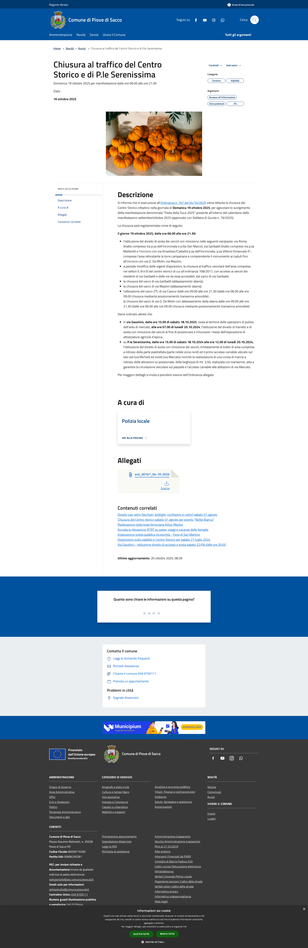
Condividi (214, 65)
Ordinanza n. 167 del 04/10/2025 (183, 202)
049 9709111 (79, 894)
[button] (154, 942)
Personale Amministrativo (65, 812)
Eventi (211, 813)
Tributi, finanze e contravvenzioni (175, 792)
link (185, 926)
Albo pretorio (162, 851)
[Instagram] (212, 19)
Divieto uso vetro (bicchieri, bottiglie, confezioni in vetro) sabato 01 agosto (167, 514)
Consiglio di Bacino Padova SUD (174, 861)
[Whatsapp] (221, 19)
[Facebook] (194, 19)
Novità (70, 48)
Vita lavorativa (111, 797)
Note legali (161, 901)
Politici (53, 807)
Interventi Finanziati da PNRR (173, 856)
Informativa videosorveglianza (173, 896)
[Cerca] (254, 20)
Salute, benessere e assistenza (173, 802)
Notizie (211, 787)
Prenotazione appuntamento (119, 836)
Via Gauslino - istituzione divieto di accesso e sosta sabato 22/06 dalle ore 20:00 (172, 544)
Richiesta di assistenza (115, 851)
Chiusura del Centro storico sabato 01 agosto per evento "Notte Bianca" (166, 519)
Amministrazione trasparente (172, 836)
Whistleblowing (164, 871)
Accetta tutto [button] (141, 934)
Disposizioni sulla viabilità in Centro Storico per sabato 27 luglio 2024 (164, 539)
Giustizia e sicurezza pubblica (172, 787)
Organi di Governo (60, 787)
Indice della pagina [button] (68, 188)
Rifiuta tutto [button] (167, 934)
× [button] (304, 909)
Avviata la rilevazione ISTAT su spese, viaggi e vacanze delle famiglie (163, 529)
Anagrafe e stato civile (115, 787)
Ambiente (160, 797)
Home (57, 48)
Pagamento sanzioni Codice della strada (178, 881)
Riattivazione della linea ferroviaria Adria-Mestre (150, 524)
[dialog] (154, 926)
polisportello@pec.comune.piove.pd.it (71, 879)
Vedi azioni (232, 65)
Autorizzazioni (163, 807)
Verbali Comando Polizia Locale (173, 876)
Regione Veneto (58, 4)
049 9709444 (74, 904)
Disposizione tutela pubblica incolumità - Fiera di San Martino (159, 534)
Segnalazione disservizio (116, 841)
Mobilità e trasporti (113, 812)
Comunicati (214, 792)
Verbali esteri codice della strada (174, 886)
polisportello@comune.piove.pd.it (69, 889)
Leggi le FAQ (109, 846)
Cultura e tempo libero (115, 792)
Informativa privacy (166, 891)
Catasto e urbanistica (115, 807)
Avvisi (82, 48)
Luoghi (211, 818)
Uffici (52, 797)
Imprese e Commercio (115, 802)
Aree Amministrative (62, 792)
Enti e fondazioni (59, 802)
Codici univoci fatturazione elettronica (178, 866)
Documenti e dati (59, 817)
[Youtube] (203, 19)
